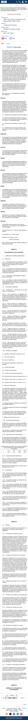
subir (25, 704)
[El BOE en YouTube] (21, 714)
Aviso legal (24, 708)
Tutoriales (21, 710)
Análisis (8, 43)
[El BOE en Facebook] (14, 714)
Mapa (19, 708)
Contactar (4, 708)
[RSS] (7, 714)
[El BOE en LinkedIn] (18, 714)
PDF (6, 38)
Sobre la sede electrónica (12, 708)
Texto (2, 43)
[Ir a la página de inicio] (4, 2)
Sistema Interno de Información (11, 710)
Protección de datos (17, 709)
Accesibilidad (9, 709)
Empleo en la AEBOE (14, 711)
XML (13, 38)
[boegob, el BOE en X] (10, 714)
